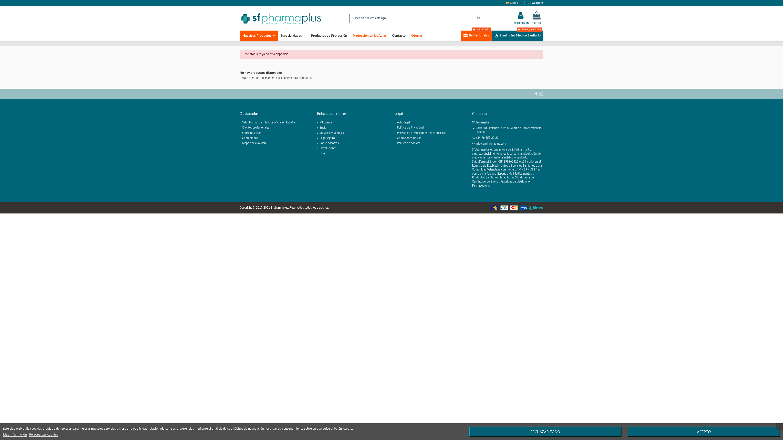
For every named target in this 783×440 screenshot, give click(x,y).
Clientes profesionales (255, 127)
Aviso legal (403, 122)
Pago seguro (327, 138)
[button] (259, 36)
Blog (322, 153)
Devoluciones (328, 148)
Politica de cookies (408, 143)
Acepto (704, 431)
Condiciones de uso (409, 138)
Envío (323, 127)
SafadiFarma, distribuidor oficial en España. (269, 122)
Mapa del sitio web (254, 143)
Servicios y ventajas (332, 133)
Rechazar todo (545, 431)
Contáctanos (250, 138)
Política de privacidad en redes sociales (421, 133)
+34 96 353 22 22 (487, 137)
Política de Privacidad (410, 127)
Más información (15, 434)
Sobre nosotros (251, 133)
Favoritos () (536, 3)
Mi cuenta (326, 122)
